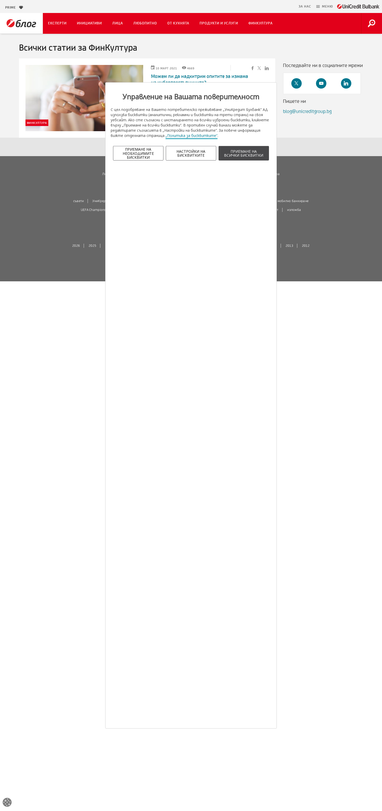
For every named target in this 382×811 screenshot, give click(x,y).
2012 (305, 246)
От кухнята (178, 23)
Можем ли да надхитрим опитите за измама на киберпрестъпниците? (199, 79)
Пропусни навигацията (270, 6)
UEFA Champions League (99, 210)
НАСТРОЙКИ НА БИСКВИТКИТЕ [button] (190, 153)
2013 (289, 246)
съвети (78, 201)
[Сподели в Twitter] (259, 68)
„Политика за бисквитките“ (192, 135)
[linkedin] (346, 83)
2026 (76, 246)
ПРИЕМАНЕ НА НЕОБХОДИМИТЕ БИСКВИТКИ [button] (138, 153)
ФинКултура (260, 23)
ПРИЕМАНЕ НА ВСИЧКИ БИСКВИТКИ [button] (243, 153)
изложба (294, 210)
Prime (12, 7)
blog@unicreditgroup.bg (307, 111)
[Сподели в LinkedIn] (267, 68)
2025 (92, 246)
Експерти (57, 23)
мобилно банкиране (293, 201)
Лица (117, 23)
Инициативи (89, 23)
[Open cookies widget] (7, 803)
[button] (324, 6)
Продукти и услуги (219, 23)
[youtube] (321, 83)
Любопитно (145, 23)
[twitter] (296, 83)
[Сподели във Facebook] (253, 68)
